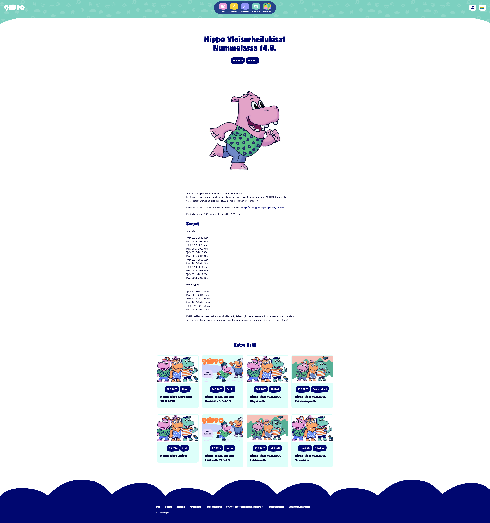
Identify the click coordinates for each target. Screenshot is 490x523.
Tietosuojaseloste (275, 506)
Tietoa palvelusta (214, 506)
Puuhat (168, 506)
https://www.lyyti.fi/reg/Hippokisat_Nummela (263, 207)
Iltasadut (181, 506)
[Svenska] (482, 8)
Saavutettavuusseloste (299, 506)
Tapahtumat (195, 506)
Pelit (158, 506)
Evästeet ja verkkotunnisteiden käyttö (244, 506)
